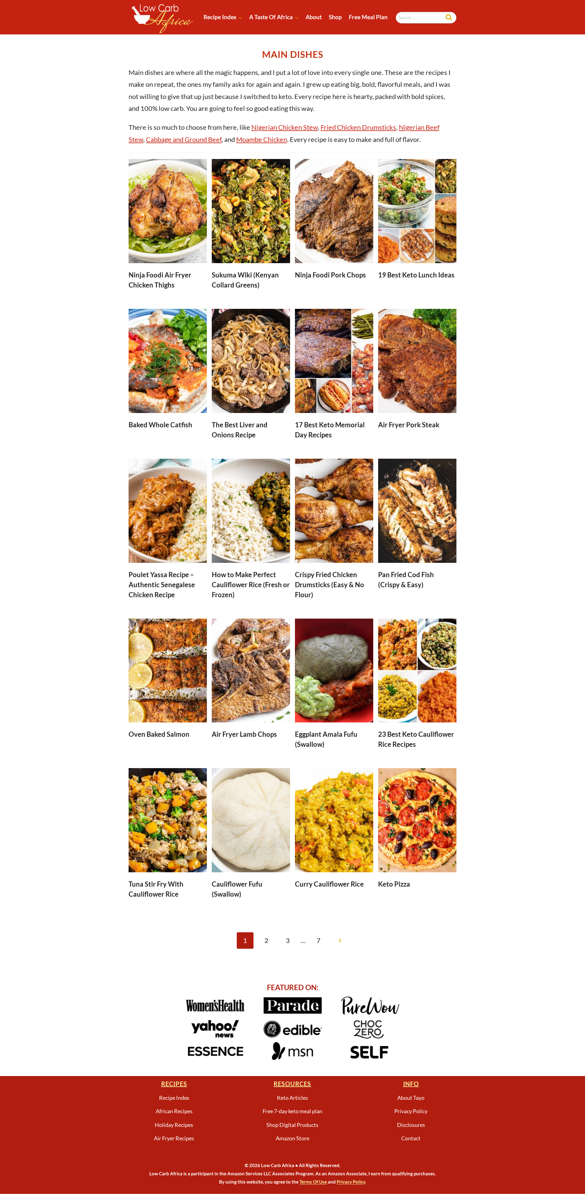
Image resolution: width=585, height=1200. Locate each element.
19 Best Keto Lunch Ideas (416, 275)
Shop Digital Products (292, 1124)
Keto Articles (292, 1097)
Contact (410, 1138)
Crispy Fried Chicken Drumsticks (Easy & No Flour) (329, 584)
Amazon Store (292, 1138)
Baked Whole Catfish (160, 425)
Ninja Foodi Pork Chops (330, 275)
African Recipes (174, 1111)
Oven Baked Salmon (159, 734)
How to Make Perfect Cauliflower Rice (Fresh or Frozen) (251, 584)
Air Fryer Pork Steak (408, 425)
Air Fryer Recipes (174, 1138)
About (314, 16)
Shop (335, 16)
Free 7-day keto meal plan (292, 1111)
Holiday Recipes (174, 1124)
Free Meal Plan (368, 16)
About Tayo (410, 1097)
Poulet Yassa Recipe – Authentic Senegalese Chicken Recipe (162, 584)
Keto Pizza (394, 884)
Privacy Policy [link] (351, 1181)
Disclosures (411, 1124)
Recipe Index (174, 1097)
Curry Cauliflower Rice (329, 884)
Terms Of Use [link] (313, 1181)
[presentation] (168, 211)
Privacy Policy (410, 1111)
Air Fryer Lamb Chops (244, 734)
